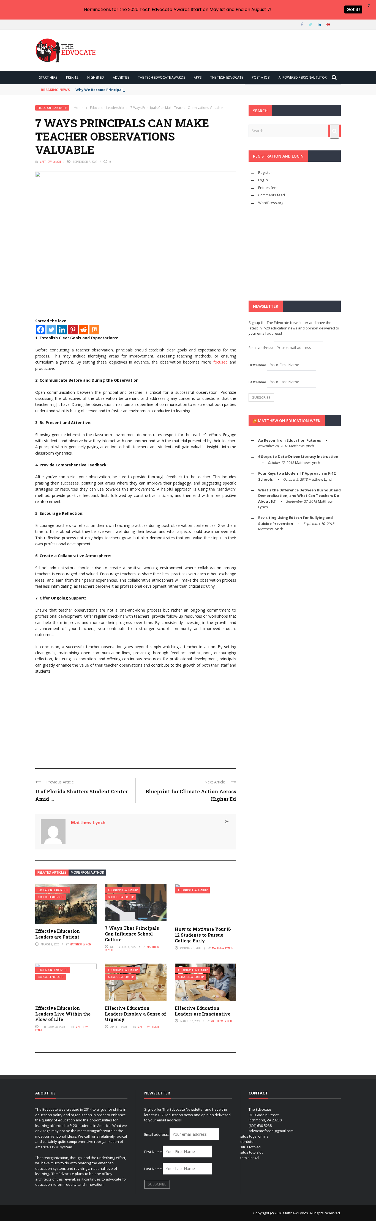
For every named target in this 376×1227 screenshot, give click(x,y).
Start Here (48, 77)
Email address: (261, 347)
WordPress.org (270, 202)
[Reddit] (83, 329)
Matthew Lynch (50, 162)
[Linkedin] (62, 329)
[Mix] (94, 329)
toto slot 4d (249, 1157)
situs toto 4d (250, 1147)
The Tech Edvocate (226, 77)
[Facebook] (40, 329)
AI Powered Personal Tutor (303, 77)
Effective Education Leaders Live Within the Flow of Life (63, 1013)
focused (220, 362)
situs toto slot (251, 1152)
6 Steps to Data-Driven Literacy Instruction (298, 456)
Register (265, 172)
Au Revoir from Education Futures (289, 440)
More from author (87, 872)
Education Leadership (52, 108)
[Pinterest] (73, 329)
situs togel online (254, 1136)
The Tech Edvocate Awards (161, 77)
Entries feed (268, 187)
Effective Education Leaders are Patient (57, 934)
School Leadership (51, 897)
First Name (257, 364)
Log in (263, 179)
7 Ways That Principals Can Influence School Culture (132, 933)
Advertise (121, 77)
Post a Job (261, 77)
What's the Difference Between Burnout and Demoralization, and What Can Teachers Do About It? (299, 496)
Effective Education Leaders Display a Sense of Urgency (135, 1013)
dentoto (247, 1141)
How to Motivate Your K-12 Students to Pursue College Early (203, 934)
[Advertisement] (135, 718)
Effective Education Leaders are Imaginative (202, 1011)
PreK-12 (72, 77)
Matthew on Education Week (289, 420)
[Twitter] (51, 329)
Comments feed (271, 194)
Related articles (51, 872)
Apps (197, 77)
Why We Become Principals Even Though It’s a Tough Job (127, 89)
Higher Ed (95, 77)
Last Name (257, 381)
